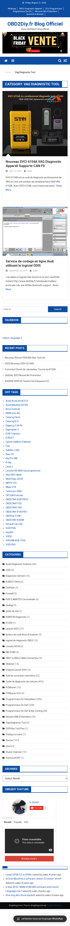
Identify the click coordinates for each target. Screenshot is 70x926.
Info (26, 822)
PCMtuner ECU (13, 693)
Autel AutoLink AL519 (17, 401)
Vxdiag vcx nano (14, 734)
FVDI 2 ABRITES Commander (20, 599)
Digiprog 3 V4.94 (14, 425)
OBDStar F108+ (13, 516)
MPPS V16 (11, 483)
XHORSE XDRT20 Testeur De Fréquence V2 (27, 381)
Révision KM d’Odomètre (46, 11)
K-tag (8, 462)
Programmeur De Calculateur (21, 699)
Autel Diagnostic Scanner (19, 564)
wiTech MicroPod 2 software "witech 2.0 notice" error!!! (33, 878)
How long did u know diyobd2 (20, 895)
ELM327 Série (13, 581)
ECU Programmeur (53, 9)
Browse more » (29, 858)
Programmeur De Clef (17, 705)
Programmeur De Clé (22, 11)
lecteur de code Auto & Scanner (22, 634)
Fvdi (8, 446)
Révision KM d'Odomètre (18, 716)
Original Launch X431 (16, 669)
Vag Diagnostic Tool (16, 722)
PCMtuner (11, 687)
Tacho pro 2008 (14, 491)
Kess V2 (10, 454)
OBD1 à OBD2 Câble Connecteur (22, 658)
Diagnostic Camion (15, 576)
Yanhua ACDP (13, 758)
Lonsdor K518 (13, 646)
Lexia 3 (9, 466)
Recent (7, 822)
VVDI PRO (11, 544)
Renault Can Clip (14, 524)
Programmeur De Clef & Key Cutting (24, 711)
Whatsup (12, 9)
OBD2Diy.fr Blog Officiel (35, 24)
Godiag (9, 605)
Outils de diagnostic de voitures (22, 681)
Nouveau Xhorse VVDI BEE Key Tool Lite (25, 357)
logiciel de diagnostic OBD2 (19, 640)
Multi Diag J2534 (14, 479)
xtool (8, 746)
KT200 (9, 623)
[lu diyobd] (19, 806)
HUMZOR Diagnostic (16, 617)
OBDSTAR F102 (14, 503)
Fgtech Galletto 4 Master (18, 441)
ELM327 (10, 437)
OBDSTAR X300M (15, 520)
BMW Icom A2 (13, 413)
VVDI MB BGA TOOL (16, 540)
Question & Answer (35, 14)
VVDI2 (9, 536)
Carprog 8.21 (12, 421)
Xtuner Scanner (14, 752)
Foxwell (9, 593)
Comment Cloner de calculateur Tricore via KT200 (30, 369)
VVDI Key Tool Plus (15, 728)
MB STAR (10, 652)
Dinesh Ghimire (54, 905)
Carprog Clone (13, 417)
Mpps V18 (11, 487)
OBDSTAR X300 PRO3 (17, 499)
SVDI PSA (11, 528)
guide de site (12, 611)
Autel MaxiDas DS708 (17, 405)
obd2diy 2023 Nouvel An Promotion (23, 375)
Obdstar (10, 664)
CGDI (8, 570)
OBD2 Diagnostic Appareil (30, 9)
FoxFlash (10, 587)
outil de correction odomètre (20, 675)
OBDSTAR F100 (14, 507)
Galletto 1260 (12, 450)
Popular (18, 822)
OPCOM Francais (14, 495)
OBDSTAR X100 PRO (16, 511)
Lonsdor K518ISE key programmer (23, 470)
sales (29, 171)
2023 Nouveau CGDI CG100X (19, 363)
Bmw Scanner (13, 409)
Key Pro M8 (11, 458)
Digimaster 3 (12, 429)
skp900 (9, 532)
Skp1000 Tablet (14, 474)
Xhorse (9, 740)
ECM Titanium (13, 433)
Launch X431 (12, 628)
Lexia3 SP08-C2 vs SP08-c (19, 874)
